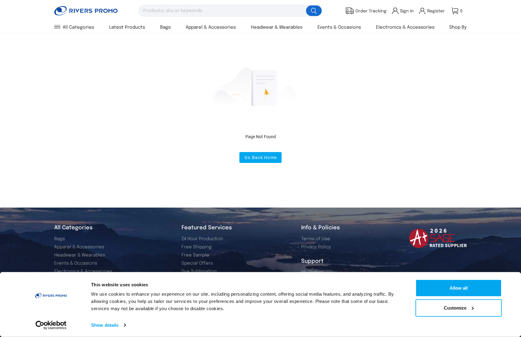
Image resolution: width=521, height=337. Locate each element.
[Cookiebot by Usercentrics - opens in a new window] (51, 325)
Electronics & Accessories (83, 271)
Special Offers (197, 263)
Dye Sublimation (199, 271)
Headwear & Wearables (79, 255)
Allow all (459, 288)
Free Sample (195, 255)
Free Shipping (197, 247)
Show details (104, 325)
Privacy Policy (316, 247)
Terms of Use (315, 239)
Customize (455, 307)
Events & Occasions (75, 263)
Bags (59, 239)
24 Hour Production (202, 239)
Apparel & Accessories (79, 247)
